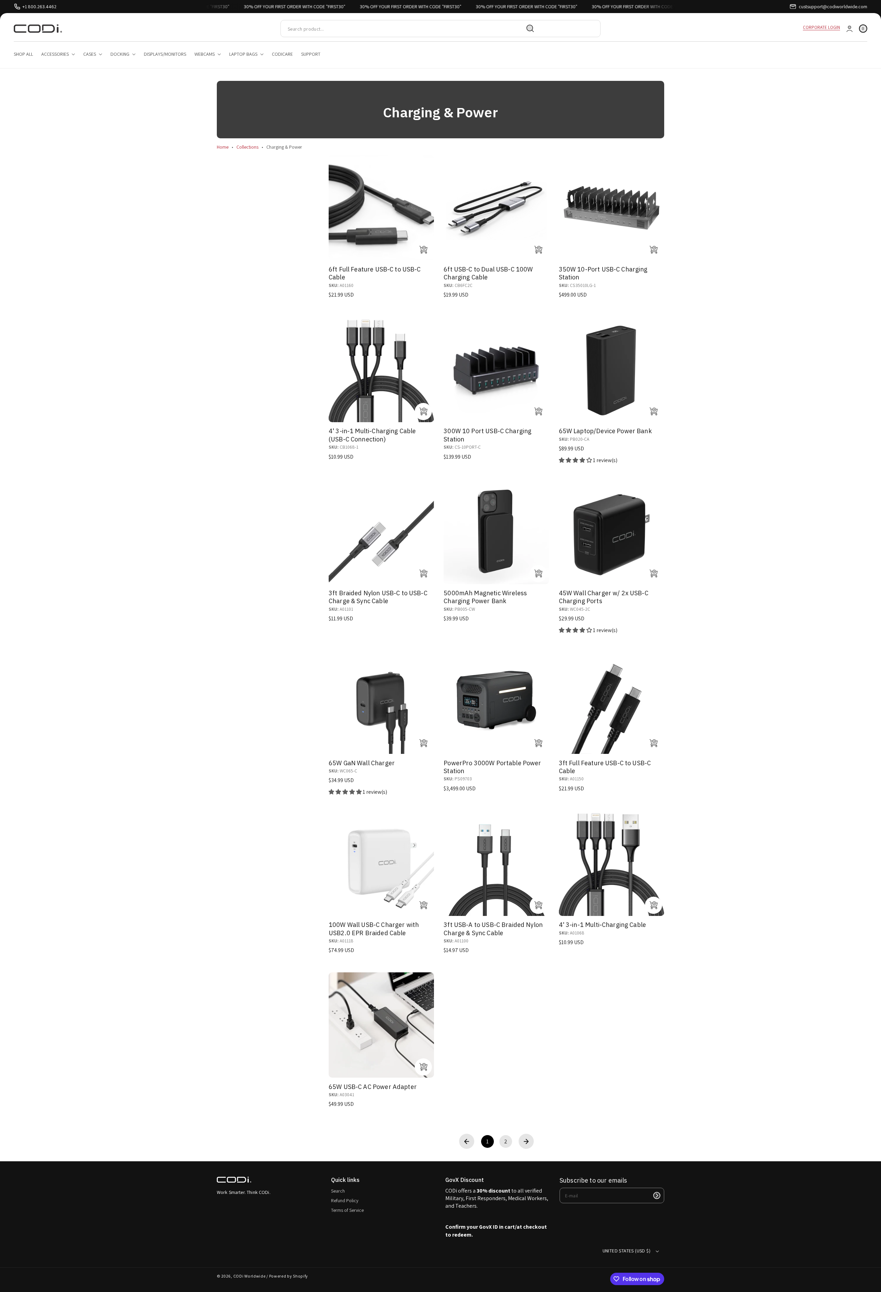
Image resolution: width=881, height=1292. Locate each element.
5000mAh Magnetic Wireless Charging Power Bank (485, 597)
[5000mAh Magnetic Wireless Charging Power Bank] (496, 531)
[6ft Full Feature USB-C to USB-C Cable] (381, 207)
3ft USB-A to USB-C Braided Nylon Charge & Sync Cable (493, 929)
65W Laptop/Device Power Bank (605, 431)
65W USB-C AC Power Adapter (373, 1087)
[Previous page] (466, 1141)
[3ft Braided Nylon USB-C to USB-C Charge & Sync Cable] (381, 531)
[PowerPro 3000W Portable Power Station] (496, 701)
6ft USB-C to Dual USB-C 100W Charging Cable (488, 273)
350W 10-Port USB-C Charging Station (603, 273)
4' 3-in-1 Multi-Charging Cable (602, 925)
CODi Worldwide (249, 1276)
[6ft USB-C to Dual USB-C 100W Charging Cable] (496, 207)
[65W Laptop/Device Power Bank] (611, 369)
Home (223, 147)
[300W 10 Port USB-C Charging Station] (496, 369)
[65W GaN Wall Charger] (381, 701)
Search (338, 1191)
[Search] (530, 28)
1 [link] (487, 1141)
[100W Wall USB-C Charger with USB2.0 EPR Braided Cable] (381, 863)
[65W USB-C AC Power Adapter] (381, 1025)
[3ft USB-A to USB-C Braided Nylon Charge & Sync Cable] (496, 863)
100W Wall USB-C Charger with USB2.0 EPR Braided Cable (374, 929)
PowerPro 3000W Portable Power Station (492, 767)
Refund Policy (344, 1200)
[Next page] (526, 1141)
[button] (863, 28)
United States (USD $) (626, 1251)
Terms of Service (347, 1210)
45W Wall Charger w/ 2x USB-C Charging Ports (603, 597)
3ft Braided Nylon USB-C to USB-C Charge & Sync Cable (378, 597)
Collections (247, 147)
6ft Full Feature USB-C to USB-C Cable (375, 273)
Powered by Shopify (288, 1276)
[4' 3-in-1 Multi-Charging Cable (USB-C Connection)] (381, 369)
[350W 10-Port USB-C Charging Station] (611, 207)
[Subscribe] (656, 1195)
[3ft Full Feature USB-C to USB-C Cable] (611, 701)
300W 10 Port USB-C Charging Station (487, 435)
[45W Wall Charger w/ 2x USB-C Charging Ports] (611, 531)
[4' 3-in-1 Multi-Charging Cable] (611, 863)
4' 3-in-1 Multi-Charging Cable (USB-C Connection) (372, 435)
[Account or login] (849, 28)
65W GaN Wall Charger (362, 763)
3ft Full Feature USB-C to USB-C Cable (605, 767)
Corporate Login (821, 27)
